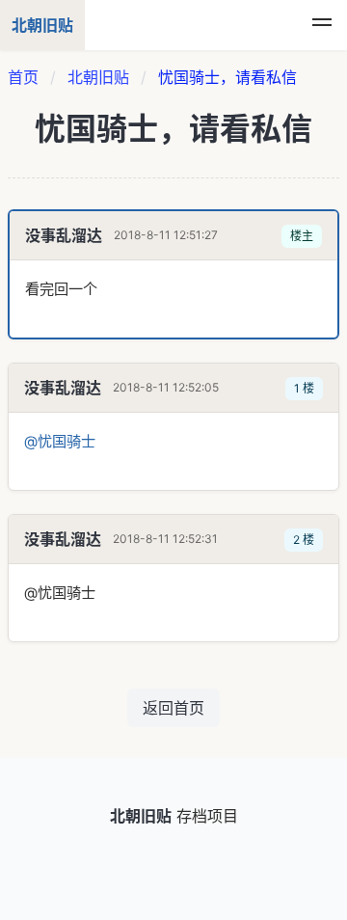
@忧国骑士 (59, 441)
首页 (23, 77)
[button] (322, 25)
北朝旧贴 (98, 77)
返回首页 (173, 707)
